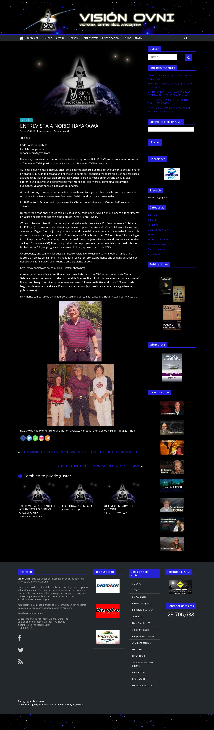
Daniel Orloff (138, 655)
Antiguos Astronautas (143, 636)
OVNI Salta (137, 616)
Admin (138, 38)
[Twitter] (29, 438)
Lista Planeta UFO (141, 623)
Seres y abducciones (158, 249)
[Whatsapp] (35, 438)
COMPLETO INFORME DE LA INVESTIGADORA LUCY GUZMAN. (100, 466)
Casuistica (153, 224)
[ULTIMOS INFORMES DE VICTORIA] (122, 483)
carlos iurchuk (63, 131)
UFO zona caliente (141, 642)
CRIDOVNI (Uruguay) (142, 609)
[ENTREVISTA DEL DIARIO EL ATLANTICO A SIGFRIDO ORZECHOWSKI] (38, 483)
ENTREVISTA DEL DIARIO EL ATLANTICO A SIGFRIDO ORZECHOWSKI (37, 509)
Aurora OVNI (138, 672)
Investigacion (110, 38)
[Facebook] (23, 438)
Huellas (151, 234)
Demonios (137, 649)
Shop (128, 38)
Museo (48, 38)
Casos (74, 38)
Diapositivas (91, 38)
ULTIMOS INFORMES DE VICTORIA (120, 507)
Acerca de (32, 38)
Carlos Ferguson (140, 629)
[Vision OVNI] (21, 38)
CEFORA (60, 38)
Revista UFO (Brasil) (142, 603)
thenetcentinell (45, 131)
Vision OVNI (154, 253)
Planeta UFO (138, 678)
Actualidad (26, 120)
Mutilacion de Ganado (159, 239)
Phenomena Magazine (159, 244)
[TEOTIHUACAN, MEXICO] (80, 483)
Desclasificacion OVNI (159, 229)
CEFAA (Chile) (139, 596)
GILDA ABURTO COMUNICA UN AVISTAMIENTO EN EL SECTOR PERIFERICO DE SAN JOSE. (78, 452)
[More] (47, 438)
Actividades (153, 215)
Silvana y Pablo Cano (142, 685)
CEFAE (135, 590)
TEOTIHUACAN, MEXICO (77, 506)
